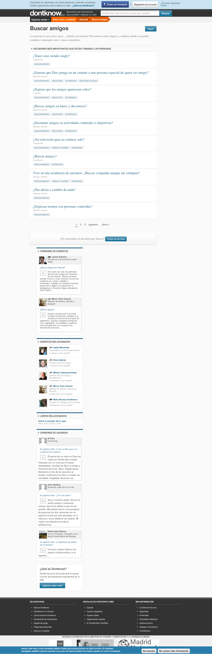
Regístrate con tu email (145, 4)
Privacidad (144, 615)
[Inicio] (48, 13)
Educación (57, 80)
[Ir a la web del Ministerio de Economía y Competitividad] (95, 645)
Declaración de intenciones (45, 619)
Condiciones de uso (148, 607)
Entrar (163, 5)
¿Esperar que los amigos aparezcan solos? (62, 89)
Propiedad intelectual (149, 619)
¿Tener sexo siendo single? (51, 55)
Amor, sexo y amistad (64, 19)
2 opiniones (38, 160)
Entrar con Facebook (117, 4)
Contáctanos (145, 630)
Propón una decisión (116, 239)
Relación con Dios (88, 80)
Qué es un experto (41, 630)
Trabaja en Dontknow (149, 626)
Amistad (83, 19)
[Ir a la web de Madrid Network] (138, 645)
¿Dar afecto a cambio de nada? (54, 189)
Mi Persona (71, 80)
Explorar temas (41, 19)
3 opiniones (38, 59)
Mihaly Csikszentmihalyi (65, 372)
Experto (90, 607)
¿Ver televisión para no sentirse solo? (58, 139)
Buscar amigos (100, 19)
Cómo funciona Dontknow (45, 615)
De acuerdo (149, 651)
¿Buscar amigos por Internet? (52, 267)
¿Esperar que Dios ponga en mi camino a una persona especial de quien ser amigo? (90, 72)
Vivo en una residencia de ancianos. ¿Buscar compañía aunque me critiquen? (86, 173)
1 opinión (37, 93)
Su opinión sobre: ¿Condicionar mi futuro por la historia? (58, 543)
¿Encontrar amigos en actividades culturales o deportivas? (73, 122)
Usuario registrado (94, 611)
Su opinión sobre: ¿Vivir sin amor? (55, 495)
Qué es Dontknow (41, 607)
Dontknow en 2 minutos (44, 611)
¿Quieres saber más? (52, 585)
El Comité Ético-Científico (97, 623)
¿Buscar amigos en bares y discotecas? (60, 106)
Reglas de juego (41, 623)
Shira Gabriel (59, 359)
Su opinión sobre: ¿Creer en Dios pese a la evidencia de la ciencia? (58, 450)
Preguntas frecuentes (43, 626)
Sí (43, 273)
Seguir (151, 28)
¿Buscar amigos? (45, 156)
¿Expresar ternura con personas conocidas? (62, 206)
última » (106, 224)
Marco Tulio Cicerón (63, 385)
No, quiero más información (174, 651)
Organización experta (96, 619)
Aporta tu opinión (40, 76)
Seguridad (144, 611)
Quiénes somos (146, 623)
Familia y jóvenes (60, 147)
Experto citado (93, 615)
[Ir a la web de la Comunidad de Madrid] (60, 645)
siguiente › (93, 224)
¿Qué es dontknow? (83, 5)
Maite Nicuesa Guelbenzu (65, 399)
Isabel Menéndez (61, 347)
